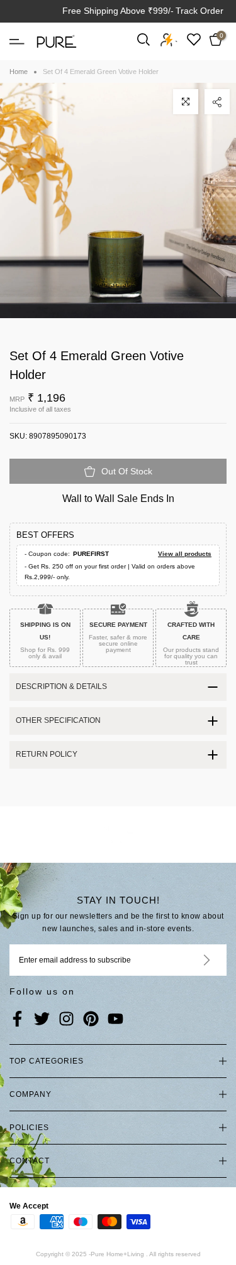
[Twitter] (42, 1020)
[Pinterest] (91, 1020)
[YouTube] (115, 1020)
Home (18, 71)
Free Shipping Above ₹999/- (118, 11)
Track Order (199, 11)
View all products (184, 553)
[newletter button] (192, 960)
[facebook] (17, 1020)
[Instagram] (66, 1020)
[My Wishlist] (194, 39)
